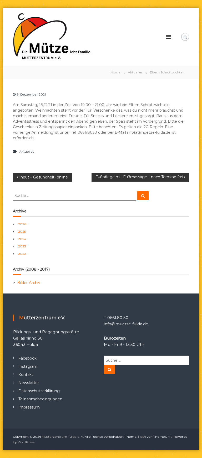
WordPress (26, 442)
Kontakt (25, 374)
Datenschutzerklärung (39, 391)
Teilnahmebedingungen (40, 399)
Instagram (27, 366)
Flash (142, 437)
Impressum (29, 407)
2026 (22, 224)
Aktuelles (135, 72)
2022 (22, 254)
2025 (22, 231)
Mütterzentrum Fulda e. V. (63, 437)
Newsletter (28, 382)
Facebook (27, 358)
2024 (22, 239)
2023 (22, 246)
